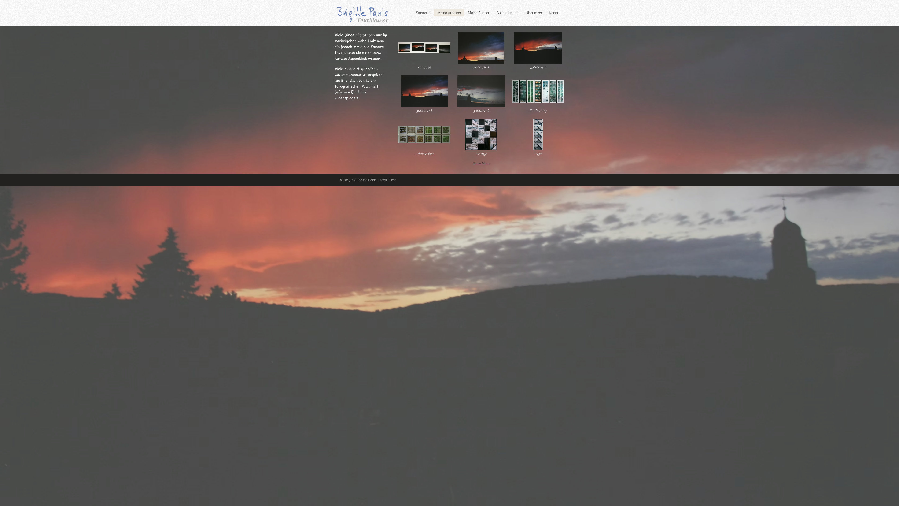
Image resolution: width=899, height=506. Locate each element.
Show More (481, 163)
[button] (424, 51)
